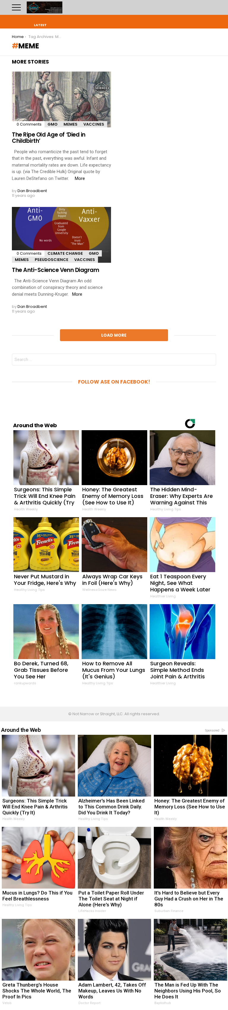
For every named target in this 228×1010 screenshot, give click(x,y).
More (80, 178)
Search (211, 7)
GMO (53, 124)
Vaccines (93, 124)
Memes (70, 124)
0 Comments (29, 124)
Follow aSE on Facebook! (114, 381)
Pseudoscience (51, 259)
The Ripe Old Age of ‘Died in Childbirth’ (49, 138)
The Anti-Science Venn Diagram (55, 270)
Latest (40, 25)
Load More (113, 335)
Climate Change (65, 253)
